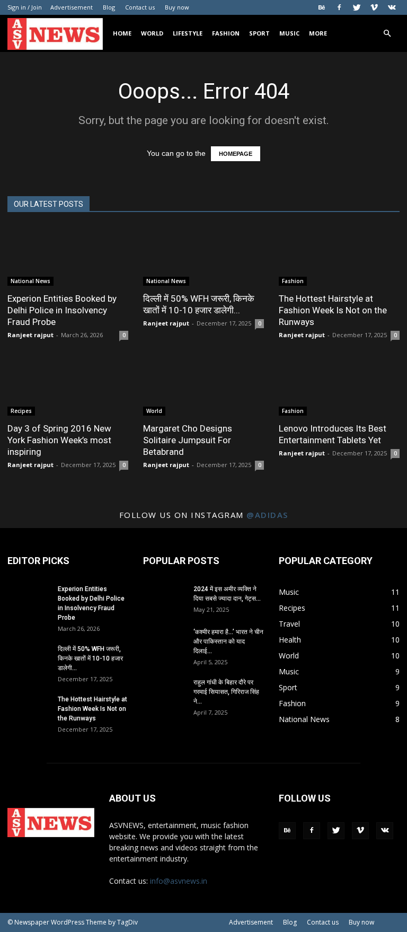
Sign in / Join (24, 7)
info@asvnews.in (178, 881)
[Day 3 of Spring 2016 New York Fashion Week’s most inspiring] (67, 386)
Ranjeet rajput (30, 335)
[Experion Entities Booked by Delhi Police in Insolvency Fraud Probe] (67, 256)
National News (30, 281)
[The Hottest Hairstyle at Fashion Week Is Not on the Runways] (339, 256)
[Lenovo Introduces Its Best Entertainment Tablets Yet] (339, 386)
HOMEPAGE (235, 154)
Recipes (21, 411)
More (318, 33)
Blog (109, 7)
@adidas (267, 514)
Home (122, 33)
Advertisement (71, 7)
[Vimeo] (374, 7)
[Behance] (322, 7)
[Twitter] (357, 7)
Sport (259, 33)
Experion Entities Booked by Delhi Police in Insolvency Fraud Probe (62, 310)
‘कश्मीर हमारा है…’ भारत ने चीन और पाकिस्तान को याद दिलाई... (228, 641)
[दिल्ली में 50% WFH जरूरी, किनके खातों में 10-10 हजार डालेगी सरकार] (203, 256)
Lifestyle (187, 33)
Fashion (226, 33)
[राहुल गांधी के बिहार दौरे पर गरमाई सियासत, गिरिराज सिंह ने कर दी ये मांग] (164, 692)
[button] (387, 34)
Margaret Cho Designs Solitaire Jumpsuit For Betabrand (187, 440)
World (152, 33)
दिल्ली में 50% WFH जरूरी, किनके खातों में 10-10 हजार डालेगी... (90, 658)
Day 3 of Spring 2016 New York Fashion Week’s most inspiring (59, 440)
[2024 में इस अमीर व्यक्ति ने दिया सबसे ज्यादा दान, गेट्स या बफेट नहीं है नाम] (164, 599)
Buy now (177, 7)
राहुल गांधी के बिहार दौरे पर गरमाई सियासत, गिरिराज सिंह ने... (226, 692)
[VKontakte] (392, 7)
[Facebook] (339, 7)
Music (289, 33)
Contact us (140, 7)
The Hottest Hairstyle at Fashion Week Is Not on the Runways (333, 310)
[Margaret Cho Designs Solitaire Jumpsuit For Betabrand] (203, 386)
